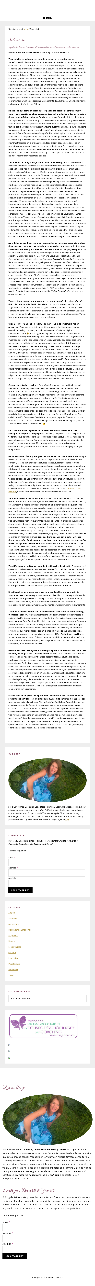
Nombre (13, 867)
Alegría (11, 912)
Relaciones (13, 969)
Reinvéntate (47, 7)
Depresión (13, 935)
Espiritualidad (14, 946)
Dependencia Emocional (19, 929)
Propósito (13, 958)
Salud (10, 975)
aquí (67, 819)
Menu (49, 18)
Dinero (11, 941)
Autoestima (13, 924)
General (12, 952)
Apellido (12, 878)
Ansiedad (12, 918)
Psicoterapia (14, 964)
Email (11, 857)
